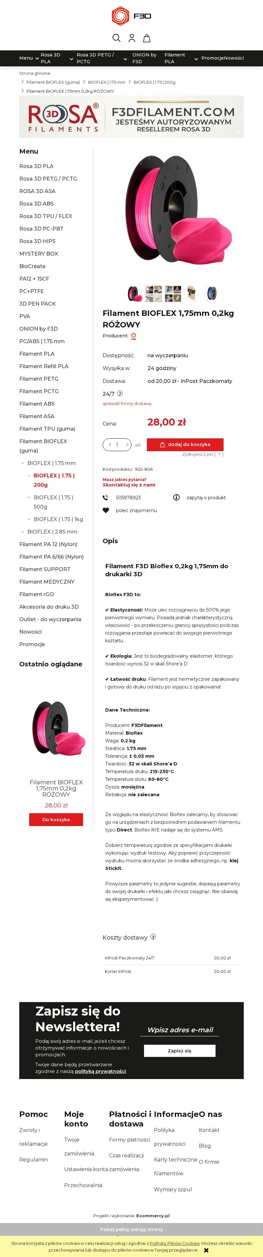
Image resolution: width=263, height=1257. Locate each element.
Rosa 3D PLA (36, 166)
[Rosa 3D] (131, 116)
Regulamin (33, 1160)
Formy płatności (129, 1140)
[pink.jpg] (135, 293)
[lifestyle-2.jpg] (173, 293)
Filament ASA (37, 416)
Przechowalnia (83, 1185)
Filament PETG (38, 379)
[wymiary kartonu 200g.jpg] (192, 293)
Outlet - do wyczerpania (50, 619)
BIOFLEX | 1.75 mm (51, 463)
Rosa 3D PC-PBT (41, 229)
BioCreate (32, 266)
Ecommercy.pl (153, 1215)
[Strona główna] (131, 16)
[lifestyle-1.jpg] (154, 293)
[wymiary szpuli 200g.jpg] (211, 293)
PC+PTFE (31, 291)
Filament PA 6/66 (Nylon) (51, 557)
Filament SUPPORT (45, 569)
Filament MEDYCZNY (46, 582)
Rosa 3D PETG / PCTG (48, 179)
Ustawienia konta (86, 1169)
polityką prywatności (100, 1071)
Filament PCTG (39, 391)
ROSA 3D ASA (37, 191)
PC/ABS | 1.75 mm (42, 341)
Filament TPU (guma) (47, 429)
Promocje (32, 644)
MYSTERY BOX (38, 254)
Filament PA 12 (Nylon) (48, 544)
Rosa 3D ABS (36, 204)
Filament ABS (37, 404)
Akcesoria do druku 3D (49, 607)
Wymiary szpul (173, 1189)
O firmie (209, 1162)
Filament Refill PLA (44, 366)
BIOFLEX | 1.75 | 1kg (58, 519)
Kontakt (209, 1130)
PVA (24, 316)
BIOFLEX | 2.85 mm (52, 532)
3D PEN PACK (37, 304)
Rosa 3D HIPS (37, 241)
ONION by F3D (38, 329)
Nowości (30, 632)
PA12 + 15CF (34, 279)
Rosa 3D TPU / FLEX (45, 216)
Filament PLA (37, 354)
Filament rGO (36, 594)
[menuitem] (26, 58)
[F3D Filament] (134, 336)
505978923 (128, 498)
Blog (205, 1146)
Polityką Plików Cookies (174, 1243)
